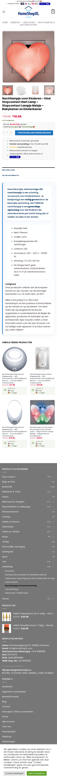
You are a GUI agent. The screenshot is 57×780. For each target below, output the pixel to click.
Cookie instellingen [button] (14, 773)
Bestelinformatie (10, 696)
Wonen (5, 598)
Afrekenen (7, 686)
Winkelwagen (8, 741)
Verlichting (29, 22)
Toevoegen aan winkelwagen (34, 132)
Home (5, 22)
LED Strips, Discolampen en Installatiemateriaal (26, 574)
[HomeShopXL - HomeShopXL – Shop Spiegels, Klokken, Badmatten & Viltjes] (28, 11)
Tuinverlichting (11, 589)
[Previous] (7, 56)
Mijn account (8, 721)
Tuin (4, 561)
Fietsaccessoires (10, 511)
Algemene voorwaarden (14, 691)
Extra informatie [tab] (10, 175)
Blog (4, 701)
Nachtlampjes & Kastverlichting (21, 585)
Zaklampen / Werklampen (16, 593)
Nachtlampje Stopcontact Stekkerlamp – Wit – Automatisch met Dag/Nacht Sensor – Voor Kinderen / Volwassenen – (14, 378)
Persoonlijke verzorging (13, 546)
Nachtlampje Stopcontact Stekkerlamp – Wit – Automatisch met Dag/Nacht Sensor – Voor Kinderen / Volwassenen (42, 378)
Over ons (6, 726)
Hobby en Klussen (10, 521)
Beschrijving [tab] (8, 170)
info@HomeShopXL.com (20, 648)
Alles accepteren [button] (36, 773)
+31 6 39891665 (38, 651)
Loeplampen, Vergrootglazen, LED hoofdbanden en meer (30, 578)
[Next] (50, 56)
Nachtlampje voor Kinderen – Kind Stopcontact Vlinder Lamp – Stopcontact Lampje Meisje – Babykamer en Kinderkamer (42, 431)
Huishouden (8, 526)
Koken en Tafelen (10, 531)
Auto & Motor (8, 476)
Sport (5, 556)
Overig (5, 541)
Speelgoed (7, 551)
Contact (6, 706)
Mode (5, 536)
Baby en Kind (8, 481)
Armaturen (9, 571)
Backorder (7, 486)
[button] (3, 11)
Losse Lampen (11, 582)
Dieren (5, 496)
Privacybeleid (8, 731)
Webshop (15, 22)
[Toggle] (53, 476)
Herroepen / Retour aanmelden (17, 711)
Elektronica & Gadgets (13, 501)
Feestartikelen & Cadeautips (16, 506)
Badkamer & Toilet (11, 491)
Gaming (6, 516)
